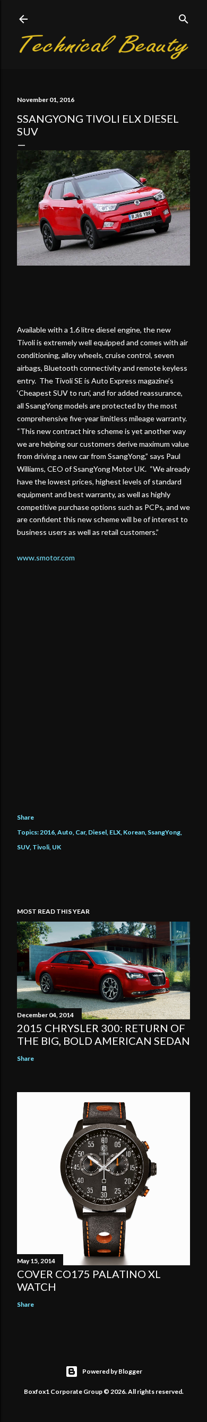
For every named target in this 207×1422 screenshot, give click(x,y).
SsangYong (164, 832)
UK (56, 847)
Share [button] (25, 817)
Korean (134, 832)
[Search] (183, 16)
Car (80, 832)
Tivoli (40, 847)
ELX (114, 832)
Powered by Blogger (112, 1371)
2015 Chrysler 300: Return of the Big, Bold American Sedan (103, 1034)
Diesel (97, 832)
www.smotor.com (46, 557)
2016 (47, 832)
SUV (23, 847)
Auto (65, 832)
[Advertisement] (103, 680)
